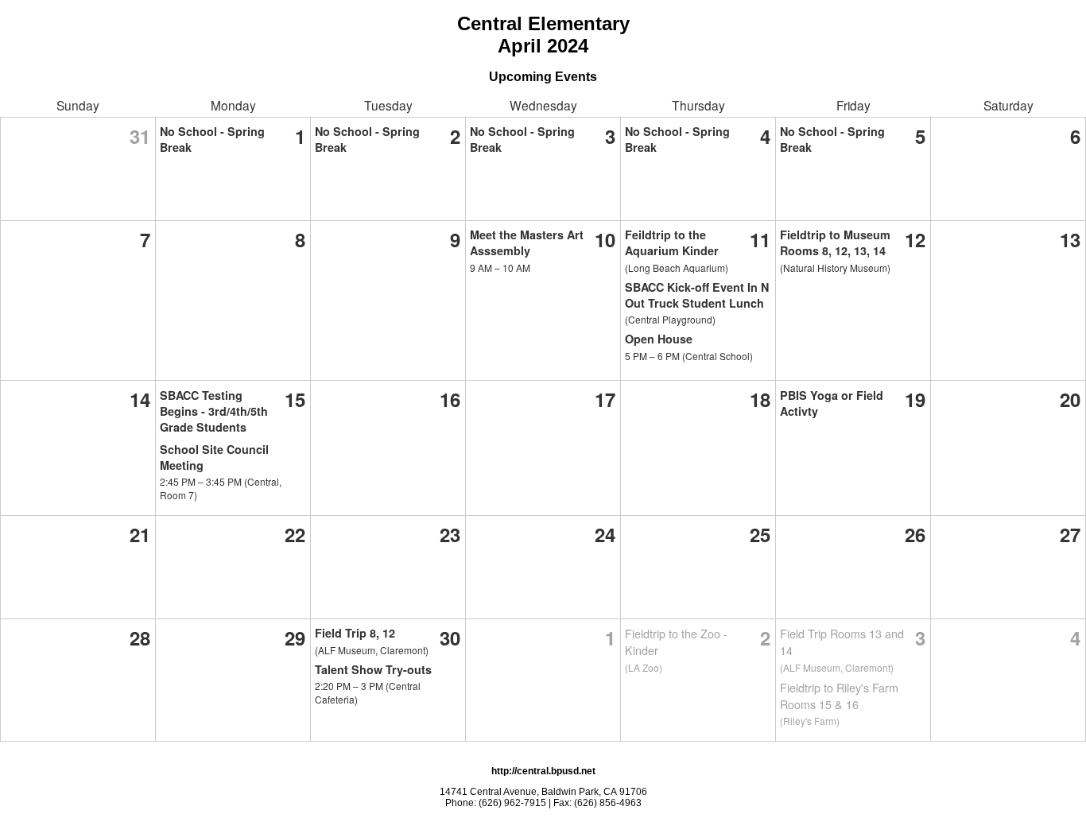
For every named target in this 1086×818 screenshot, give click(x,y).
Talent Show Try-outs (373, 669)
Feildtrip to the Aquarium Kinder (672, 242)
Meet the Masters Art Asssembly (527, 242)
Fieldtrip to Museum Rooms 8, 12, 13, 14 (835, 242)
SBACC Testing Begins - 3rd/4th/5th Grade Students (214, 411)
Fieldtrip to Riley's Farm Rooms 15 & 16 (839, 695)
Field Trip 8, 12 (355, 633)
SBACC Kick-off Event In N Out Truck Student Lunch (697, 295)
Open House (658, 339)
